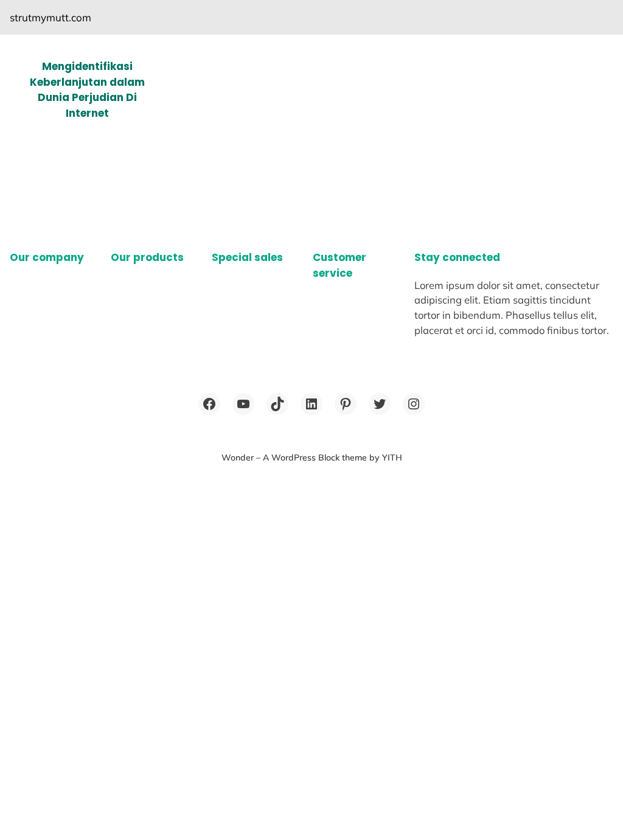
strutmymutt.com (50, 17)
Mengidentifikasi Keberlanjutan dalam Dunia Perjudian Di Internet (87, 89)
